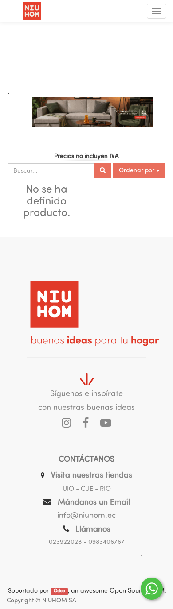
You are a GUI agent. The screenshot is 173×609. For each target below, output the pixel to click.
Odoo (59, 591)
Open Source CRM (137, 591)
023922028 (65, 542)
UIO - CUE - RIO (87, 489)
